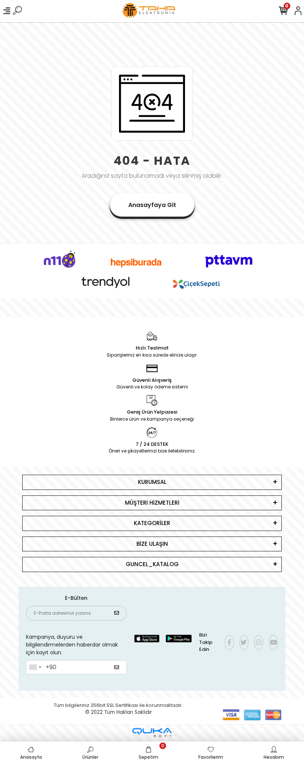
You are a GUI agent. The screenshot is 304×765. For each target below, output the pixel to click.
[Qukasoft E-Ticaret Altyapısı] (152, 732)
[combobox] (34, 667)
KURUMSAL (152, 482)
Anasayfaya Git (152, 205)
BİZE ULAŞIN (152, 544)
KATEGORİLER (152, 523)
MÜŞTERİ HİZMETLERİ (152, 503)
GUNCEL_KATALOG (152, 564)
